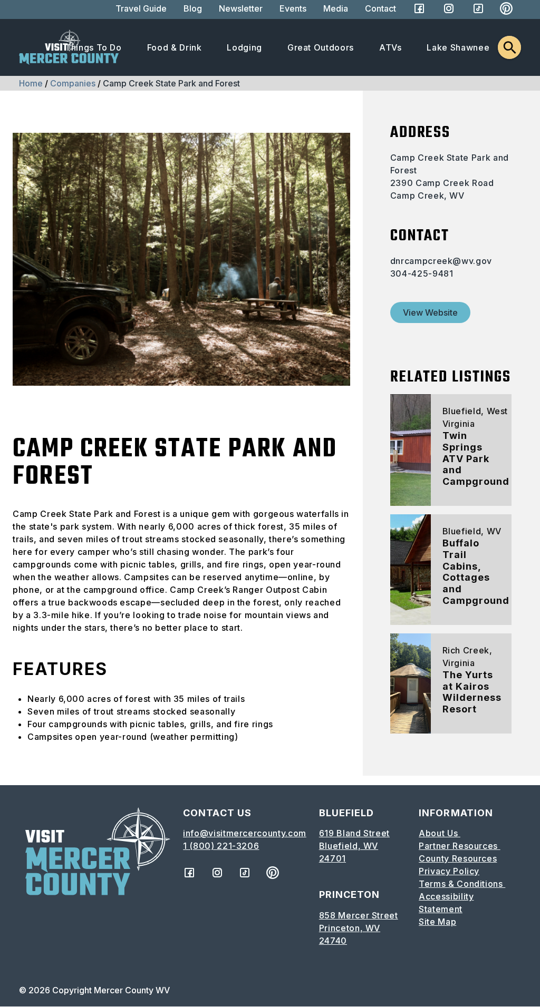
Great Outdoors (320, 47)
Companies (72, 83)
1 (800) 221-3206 (221, 845)
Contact (380, 8)
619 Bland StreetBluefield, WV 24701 (354, 846)
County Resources (458, 858)
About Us (439, 833)
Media (335, 8)
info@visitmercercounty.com (244, 833)
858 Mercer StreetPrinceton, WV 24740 (358, 928)
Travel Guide (141, 8)
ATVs (390, 47)
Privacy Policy (449, 871)
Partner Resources (459, 845)
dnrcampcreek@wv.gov (441, 261)
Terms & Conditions (462, 883)
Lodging (244, 47)
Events (292, 8)
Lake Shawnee (458, 47)
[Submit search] (509, 47)
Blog (193, 8)
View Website (430, 312)
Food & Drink (174, 47)
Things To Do (93, 47)
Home (31, 83)
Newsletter (241, 8)
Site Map (437, 921)
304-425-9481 (422, 273)
